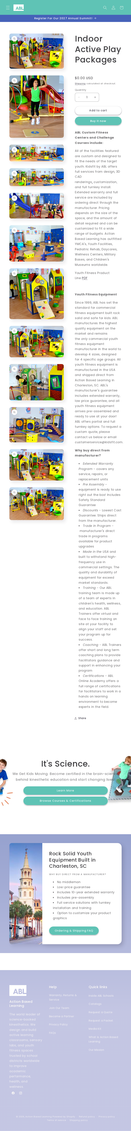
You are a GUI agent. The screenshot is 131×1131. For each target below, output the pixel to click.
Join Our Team (59, 1008)
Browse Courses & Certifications (65, 801)
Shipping (80, 83)
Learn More (65, 790)
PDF (85, 278)
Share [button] (82, 718)
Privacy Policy (58, 1024)
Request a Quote (100, 1012)
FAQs (52, 1033)
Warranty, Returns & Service (63, 997)
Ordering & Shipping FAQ (74, 931)
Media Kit (95, 1029)
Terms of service (56, 1120)
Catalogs (95, 1004)
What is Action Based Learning (103, 1039)
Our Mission (96, 1050)
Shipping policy (79, 1120)
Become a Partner (61, 1016)
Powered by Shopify (64, 1116)
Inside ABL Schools (101, 996)
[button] (8, 8)
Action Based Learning (38, 1116)
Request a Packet (101, 1020)
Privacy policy (107, 1116)
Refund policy (87, 1116)
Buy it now (98, 121)
